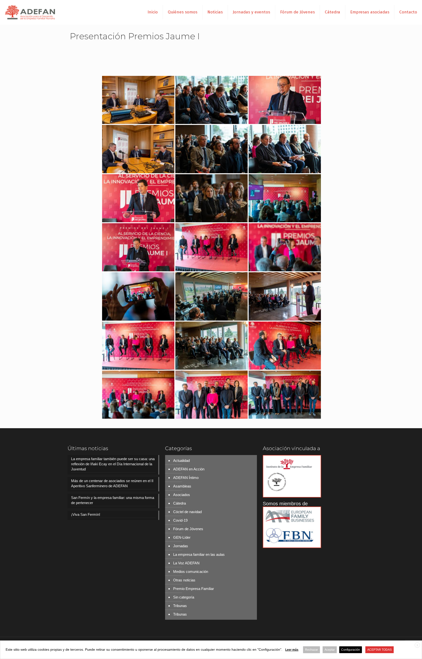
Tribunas (180, 606)
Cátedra (179, 503)
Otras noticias (184, 580)
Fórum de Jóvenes (188, 529)
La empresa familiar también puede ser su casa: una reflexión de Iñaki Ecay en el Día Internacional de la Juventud (113, 464)
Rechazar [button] (311, 649)
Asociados (181, 495)
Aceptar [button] (330, 649)
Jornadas (180, 546)
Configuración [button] (350, 649)
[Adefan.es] (30, 12)
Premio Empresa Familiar (193, 589)
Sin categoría (183, 597)
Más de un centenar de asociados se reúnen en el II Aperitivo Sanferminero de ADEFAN (112, 483)
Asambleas (182, 486)
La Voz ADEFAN (186, 563)
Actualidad (181, 460)
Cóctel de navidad (187, 512)
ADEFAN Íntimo (186, 478)
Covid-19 (180, 520)
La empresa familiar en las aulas (199, 554)
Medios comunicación (190, 571)
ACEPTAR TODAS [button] (379, 649)
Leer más (291, 649)
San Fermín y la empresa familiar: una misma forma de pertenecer (112, 500)
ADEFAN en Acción (188, 469)
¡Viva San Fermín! (85, 514)
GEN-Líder (181, 537)
